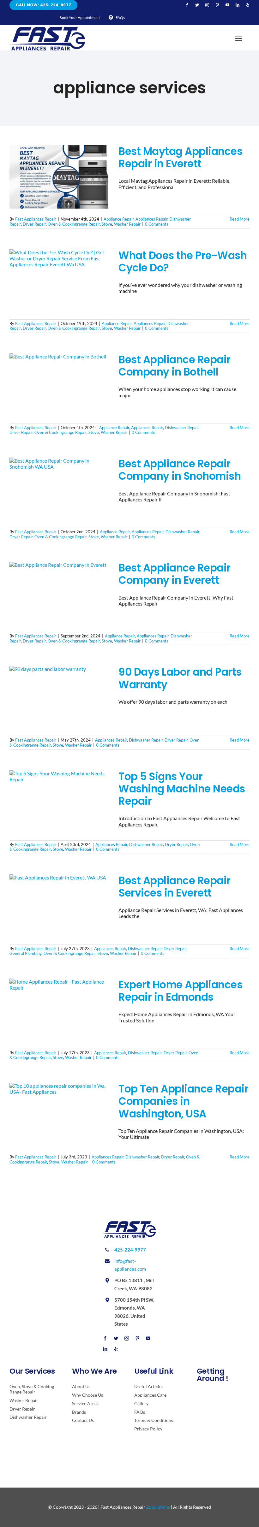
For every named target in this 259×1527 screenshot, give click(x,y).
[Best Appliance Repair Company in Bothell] (60, 385)
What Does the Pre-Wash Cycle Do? (182, 261)
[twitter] (197, 5)
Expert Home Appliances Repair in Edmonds (180, 991)
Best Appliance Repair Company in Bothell (174, 365)
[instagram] (207, 5)
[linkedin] (237, 5)
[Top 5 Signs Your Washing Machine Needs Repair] (60, 802)
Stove (107, 224)
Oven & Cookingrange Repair (74, 224)
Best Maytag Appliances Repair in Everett (180, 157)
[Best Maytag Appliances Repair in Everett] (60, 177)
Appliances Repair (151, 219)
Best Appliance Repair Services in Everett (174, 886)
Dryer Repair (34, 224)
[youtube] (227, 5)
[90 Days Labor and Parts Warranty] (60, 698)
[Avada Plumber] (47, 29)
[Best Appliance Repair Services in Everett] (60, 906)
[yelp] (248, 5)
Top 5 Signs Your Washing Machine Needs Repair (181, 788)
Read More (240, 219)
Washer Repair (127, 224)
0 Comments (156, 224)
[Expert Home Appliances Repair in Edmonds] (60, 1010)
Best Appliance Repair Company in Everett (174, 574)
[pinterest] (217, 5)
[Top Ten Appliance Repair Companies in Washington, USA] (60, 1114)
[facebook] (187, 5)
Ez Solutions (158, 1507)
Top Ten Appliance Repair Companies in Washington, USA (183, 1101)
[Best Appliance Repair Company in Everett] (60, 593)
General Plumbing (25, 953)
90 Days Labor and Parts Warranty (180, 678)
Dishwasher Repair (182, 427)
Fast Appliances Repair (35, 219)
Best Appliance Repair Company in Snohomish (179, 470)
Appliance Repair (119, 219)
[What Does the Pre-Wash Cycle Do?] (60, 281)
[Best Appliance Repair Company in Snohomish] (60, 489)
